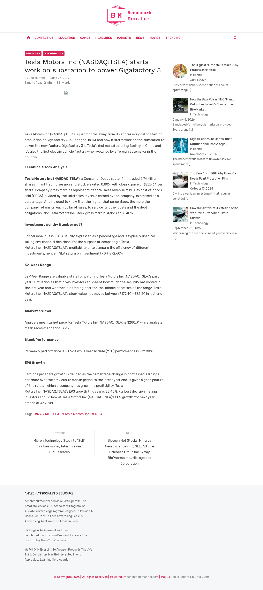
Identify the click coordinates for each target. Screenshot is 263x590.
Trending (172, 38)
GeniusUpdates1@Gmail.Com (190, 577)
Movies (154, 38)
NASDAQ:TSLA (48, 414)
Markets (124, 38)
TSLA (98, 414)
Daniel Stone (37, 78)
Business (33, 53)
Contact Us (44, 38)
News (140, 38)
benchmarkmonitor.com (143, 577)
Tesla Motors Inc (77, 414)
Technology (53, 53)
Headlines (103, 38)
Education (66, 38)
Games (85, 38)
